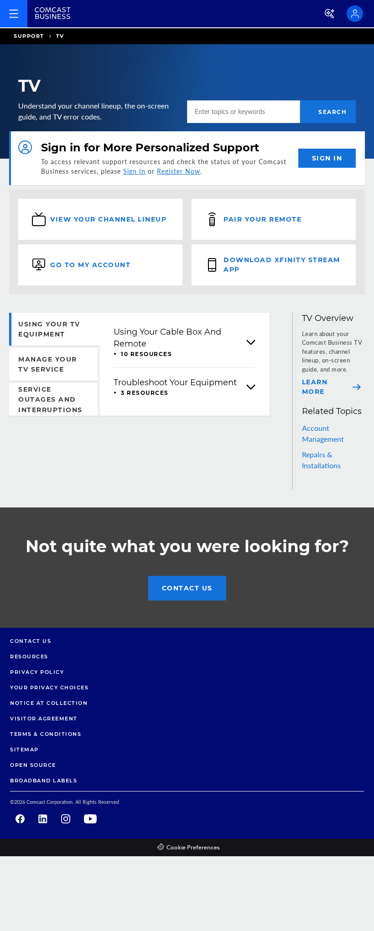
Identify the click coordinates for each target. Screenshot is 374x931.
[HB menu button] (13, 13)
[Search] (330, 13)
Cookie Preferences (193, 848)
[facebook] (20, 819)
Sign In (134, 171)
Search (332, 112)
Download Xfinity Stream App (281, 265)
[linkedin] (43, 819)
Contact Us (187, 588)
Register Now (178, 171)
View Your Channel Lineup (108, 219)
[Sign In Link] (355, 13)
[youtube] (90, 819)
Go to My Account (90, 265)
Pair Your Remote (262, 219)
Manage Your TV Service (47, 364)
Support (29, 36)
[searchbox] (243, 111)
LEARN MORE (315, 387)
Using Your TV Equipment (49, 329)
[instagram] (66, 819)
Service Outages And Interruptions (50, 399)
